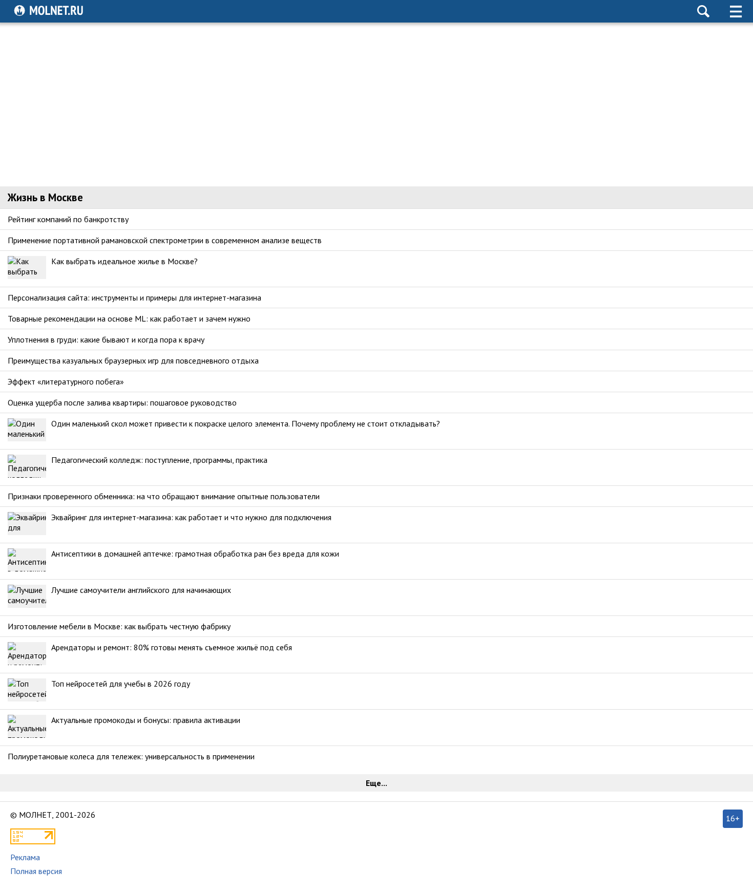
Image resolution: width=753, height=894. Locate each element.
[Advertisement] (376, 104)
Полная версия (36, 871)
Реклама (25, 857)
